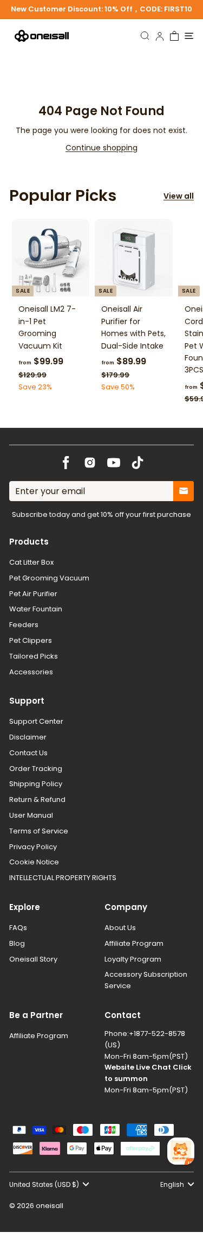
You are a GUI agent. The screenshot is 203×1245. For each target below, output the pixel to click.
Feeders (23, 625)
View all (178, 196)
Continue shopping (101, 147)
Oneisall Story (33, 959)
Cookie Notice (34, 862)
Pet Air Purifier (33, 594)
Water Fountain (35, 609)
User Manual (31, 815)
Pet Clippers (30, 640)
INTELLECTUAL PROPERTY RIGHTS (62, 878)
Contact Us (28, 753)
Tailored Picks (33, 656)
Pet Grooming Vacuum (49, 578)
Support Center (36, 721)
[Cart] (174, 36)
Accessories (31, 672)
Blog (17, 943)
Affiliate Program (133, 943)
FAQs (18, 927)
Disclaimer (28, 737)
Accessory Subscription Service (145, 980)
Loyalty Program (132, 959)
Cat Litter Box (31, 562)
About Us (120, 927)
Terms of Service (38, 831)
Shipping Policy (35, 784)
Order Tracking (35, 768)
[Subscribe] (183, 491)
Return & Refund (37, 799)
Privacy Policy (33, 847)
